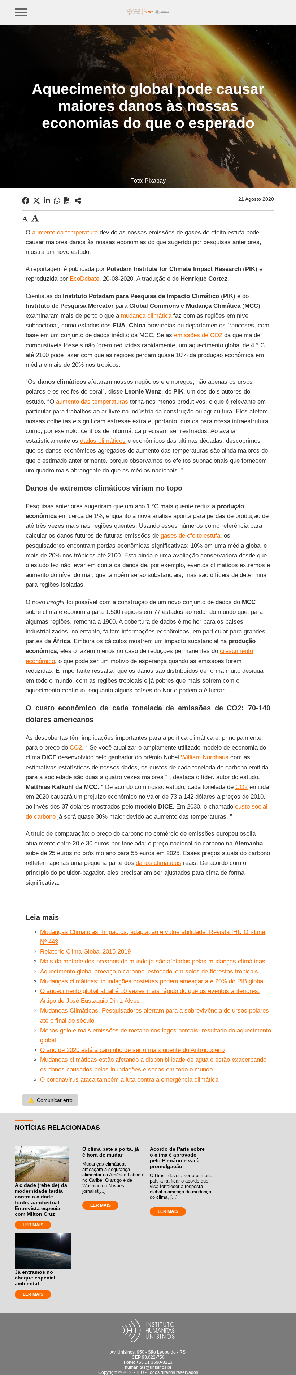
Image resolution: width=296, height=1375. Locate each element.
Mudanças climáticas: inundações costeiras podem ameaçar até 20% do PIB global (152, 981)
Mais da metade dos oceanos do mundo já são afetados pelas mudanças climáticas (152, 961)
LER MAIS (33, 1224)
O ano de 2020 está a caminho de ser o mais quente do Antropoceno (132, 1050)
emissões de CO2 (198, 335)
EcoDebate (84, 278)
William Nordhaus (204, 757)
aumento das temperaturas (92, 401)
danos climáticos (158, 863)
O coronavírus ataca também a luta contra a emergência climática (129, 1079)
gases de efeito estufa (190, 535)
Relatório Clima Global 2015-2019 (85, 951)
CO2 (76, 747)
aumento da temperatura (65, 232)
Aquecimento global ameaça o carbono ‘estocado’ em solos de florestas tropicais (149, 971)
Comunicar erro (50, 1100)
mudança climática (146, 315)
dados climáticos (103, 440)
